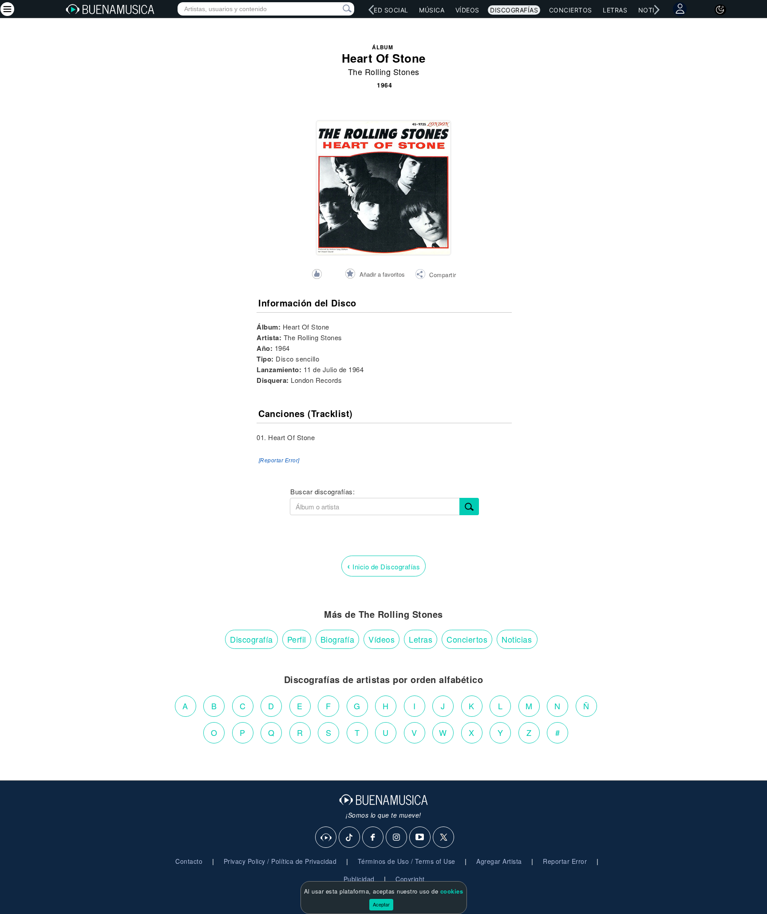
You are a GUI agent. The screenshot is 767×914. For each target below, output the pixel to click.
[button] (435, 275)
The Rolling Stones (383, 71)
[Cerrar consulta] (337, 9)
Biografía (337, 639)
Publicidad (359, 878)
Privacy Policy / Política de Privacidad (280, 861)
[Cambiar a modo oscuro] (720, 9)
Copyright (410, 878)
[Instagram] (396, 837)
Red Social (389, 10)
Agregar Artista (499, 861)
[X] (444, 837)
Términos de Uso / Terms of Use (406, 861)
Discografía (251, 639)
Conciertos (570, 10)
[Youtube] (420, 837)
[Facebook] (373, 837)
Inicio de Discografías (383, 565)
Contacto (188, 861)
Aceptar (381, 904)
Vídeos (467, 10)
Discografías (514, 10)
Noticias (517, 639)
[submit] (469, 506)
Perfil (296, 639)
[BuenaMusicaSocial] (326, 837)
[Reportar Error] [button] (279, 460)
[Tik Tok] (349, 837)
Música (431, 10)
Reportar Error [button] (565, 861)
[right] (656, 9)
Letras (615, 10)
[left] (371, 9)
